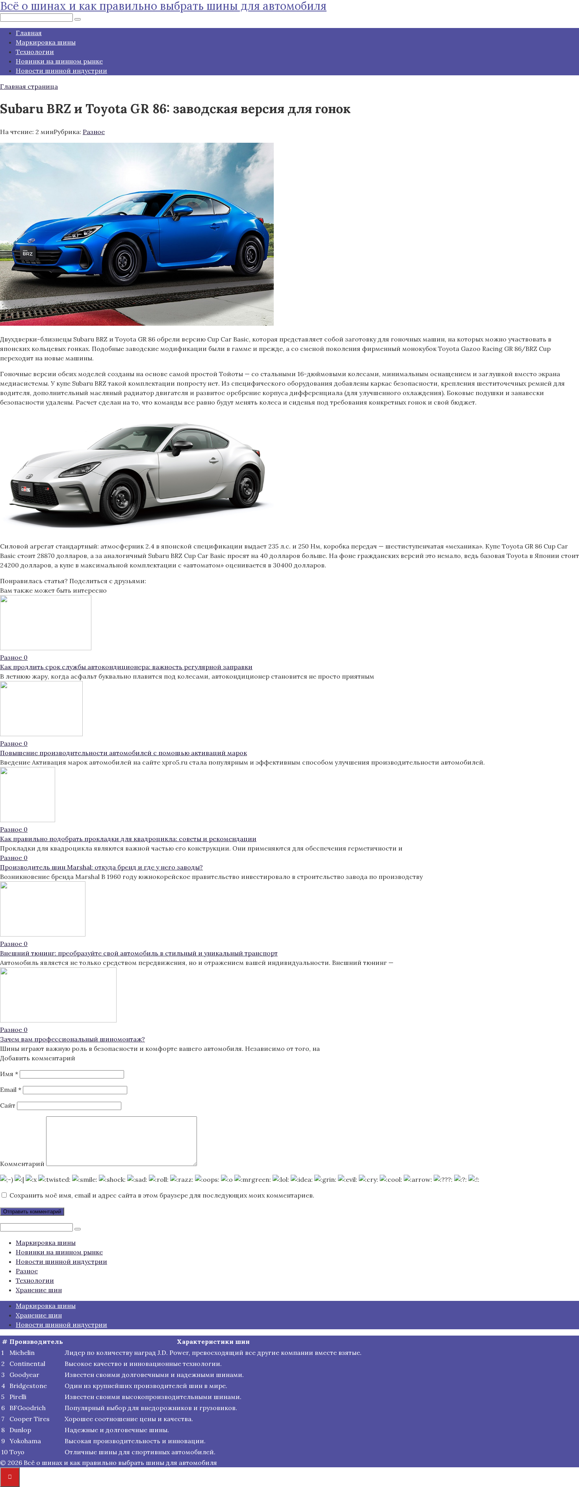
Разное (94, 132)
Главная (29, 33)
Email (10, 1089)
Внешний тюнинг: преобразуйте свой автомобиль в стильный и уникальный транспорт (139, 953)
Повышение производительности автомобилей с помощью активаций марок (123, 753)
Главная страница (29, 86)
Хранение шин (39, 1290)
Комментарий (22, 1164)
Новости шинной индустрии (61, 71)
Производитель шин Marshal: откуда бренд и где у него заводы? (101, 867)
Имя (9, 1074)
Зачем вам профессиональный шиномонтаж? (72, 1039)
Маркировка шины (46, 42)
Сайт (7, 1105)
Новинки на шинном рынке (59, 61)
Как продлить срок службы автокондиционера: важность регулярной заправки (126, 667)
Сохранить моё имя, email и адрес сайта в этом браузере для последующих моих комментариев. (161, 1195)
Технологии (35, 52)
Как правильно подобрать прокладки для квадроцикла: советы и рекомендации (128, 839)
